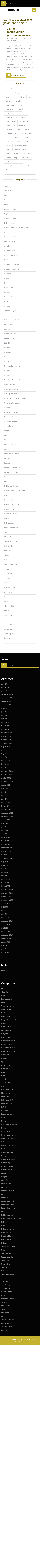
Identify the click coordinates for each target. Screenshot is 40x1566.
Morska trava (9, 375)
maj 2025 (4, 715)
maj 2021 (4, 872)
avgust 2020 (5, 903)
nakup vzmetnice (25, 125)
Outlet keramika (10, 426)
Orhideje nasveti (10, 421)
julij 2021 (4, 865)
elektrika (9, 101)
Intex (21, 105)
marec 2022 (5, 837)
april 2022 (5, 834)
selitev (19, 141)
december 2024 (7, 733)
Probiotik (7, 463)
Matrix (6, 361)
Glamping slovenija (11, 269)
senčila (27, 141)
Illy (5, 283)
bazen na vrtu (10, 97)
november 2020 (7, 893)
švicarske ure (10, 170)
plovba (18, 129)
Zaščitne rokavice (11, 624)
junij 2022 (4, 827)
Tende (6, 569)
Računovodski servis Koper (14, 491)
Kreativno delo (9, 338)
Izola (6, 301)
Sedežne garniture (11, 527)
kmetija (21, 109)
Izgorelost (8, 297)
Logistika (7, 347)
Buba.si (13, 9)
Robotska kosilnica (11, 504)
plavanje (9, 129)
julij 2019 (4, 928)
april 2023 (5, 799)
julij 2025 (4, 708)
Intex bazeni (10, 109)
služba (8, 145)
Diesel (6, 232)
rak (7, 137)
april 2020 (5, 914)
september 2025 (7, 705)
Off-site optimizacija (12, 403)
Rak (5, 495)
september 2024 (7, 743)
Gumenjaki (8, 274)
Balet (6, 195)
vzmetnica (17, 162)
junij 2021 (4, 869)
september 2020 (7, 900)
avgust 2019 (5, 924)
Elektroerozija (9, 241)
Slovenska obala (10, 537)
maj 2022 (4, 830)
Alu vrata (7, 191)
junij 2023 (4, 792)
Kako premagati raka (12, 320)
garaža (18, 101)
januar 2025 (5, 729)
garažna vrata (10, 105)
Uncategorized (9, 587)
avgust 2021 (5, 862)
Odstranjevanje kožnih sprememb (17, 398)
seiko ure (9, 141)
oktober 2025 (6, 701)
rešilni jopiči (16, 137)
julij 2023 (4, 788)
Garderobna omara (11, 255)
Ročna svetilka (10, 509)
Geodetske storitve (11, 264)
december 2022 (7, 809)
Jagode (7, 306)
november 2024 (7, 736)
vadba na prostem (12, 154)
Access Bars (9, 186)
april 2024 (5, 757)
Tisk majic (8, 574)
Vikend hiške (9, 606)
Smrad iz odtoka (10, 541)
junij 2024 (4, 750)
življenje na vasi (25, 170)
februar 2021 (5, 883)
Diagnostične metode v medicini (16, 227)
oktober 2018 (6, 938)
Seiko (6, 532)
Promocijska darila (11, 477)
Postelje (7, 449)
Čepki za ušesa (10, 214)
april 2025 (5, 719)
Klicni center (9, 324)
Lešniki (7, 343)
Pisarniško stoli (10, 440)
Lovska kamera (10, 352)
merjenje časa (11, 121)
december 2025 (7, 694)
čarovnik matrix (25, 166)
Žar (5, 620)
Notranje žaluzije (10, 394)
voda (7, 162)
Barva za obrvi (9, 200)
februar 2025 (5, 726)
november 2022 (7, 813)
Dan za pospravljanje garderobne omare (18, 32)
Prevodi (7, 458)
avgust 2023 (5, 785)
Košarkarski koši (10, 334)
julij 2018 (4, 945)
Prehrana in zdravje (11, 454)
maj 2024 (4, 754)
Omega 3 (7, 407)
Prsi (5, 481)
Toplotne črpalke (10, 578)
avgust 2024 (5, 747)
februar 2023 (5, 806)
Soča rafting (8, 550)
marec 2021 (5, 879)
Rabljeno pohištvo (11, 486)
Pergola (7, 431)
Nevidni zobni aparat (12, 380)
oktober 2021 (6, 855)
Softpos (7, 555)
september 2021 (7, 858)
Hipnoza (7, 278)
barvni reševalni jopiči (13, 93)
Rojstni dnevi (9, 518)
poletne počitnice (11, 133)
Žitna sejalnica (9, 634)
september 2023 (7, 781)
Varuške (7, 601)
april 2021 (5, 876)
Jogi (5, 315)
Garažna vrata (9, 251)
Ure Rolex (8, 592)
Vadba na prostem (11, 597)
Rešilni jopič (9, 500)
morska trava (10, 125)
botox (30, 97)
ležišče (23, 117)
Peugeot (7, 435)
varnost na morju (11, 158)
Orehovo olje (9, 417)
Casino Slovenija (10, 209)
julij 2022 (4, 823)
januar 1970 (5, 952)
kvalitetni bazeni (11, 117)
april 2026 (5, 684)
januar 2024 (5, 767)
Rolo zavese (9, 523)
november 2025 (7, 698)
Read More (15, 76)
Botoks (7, 204)
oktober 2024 (6, 740)
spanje (8, 149)
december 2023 (7, 771)
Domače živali (9, 237)
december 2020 (7, 890)
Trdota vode (8, 583)
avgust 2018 (5, 942)
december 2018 (7, 935)
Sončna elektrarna (11, 564)
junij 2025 (4, 712)
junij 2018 (4, 949)
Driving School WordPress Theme (19, 1339)
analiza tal (9, 89)
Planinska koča (10, 444)
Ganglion (7, 246)
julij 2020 (4, 907)
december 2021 (7, 848)
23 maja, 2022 (13, 38)
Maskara (7, 357)
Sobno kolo (8, 546)
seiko (26, 137)
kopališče (9, 113)
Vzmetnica (8, 615)
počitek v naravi (27, 133)
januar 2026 (5, 691)
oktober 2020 (6, 896)
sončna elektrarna (21, 145)
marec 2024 (5, 761)
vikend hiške (26, 158)
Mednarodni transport (12, 366)
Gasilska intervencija (12, 260)
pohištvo (27, 129)
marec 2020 (5, 917)
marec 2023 (5, 802)
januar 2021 (5, 886)
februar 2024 (5, 764)
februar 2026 (5, 687)
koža (18, 113)
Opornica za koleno (11, 412)
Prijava (3, 970)
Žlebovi (7, 638)
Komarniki (8, 329)
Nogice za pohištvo (11, 384)
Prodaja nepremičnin (12, 467)
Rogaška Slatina (10, 514)
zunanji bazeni (11, 166)
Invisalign (7, 292)
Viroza (6, 610)
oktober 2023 (6, 778)
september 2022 (7, 816)
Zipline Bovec (9, 629)
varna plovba (27, 154)
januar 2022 (5, 844)
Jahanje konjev (10, 311)
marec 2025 (5, 722)
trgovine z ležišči (20, 149)
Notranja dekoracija (11, 389)
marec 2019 (5, 931)
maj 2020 (4, 910)
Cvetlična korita (10, 218)
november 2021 (7, 851)
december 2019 (7, 921)
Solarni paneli (9, 560)
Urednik (25, 38)
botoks (22, 97)
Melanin (7, 371)
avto (18, 89)
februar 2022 (5, 841)
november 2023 (7, 774)
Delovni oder (9, 223)
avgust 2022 (5, 820)
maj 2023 (4, 795)
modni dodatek (25, 121)
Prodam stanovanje (11, 472)
